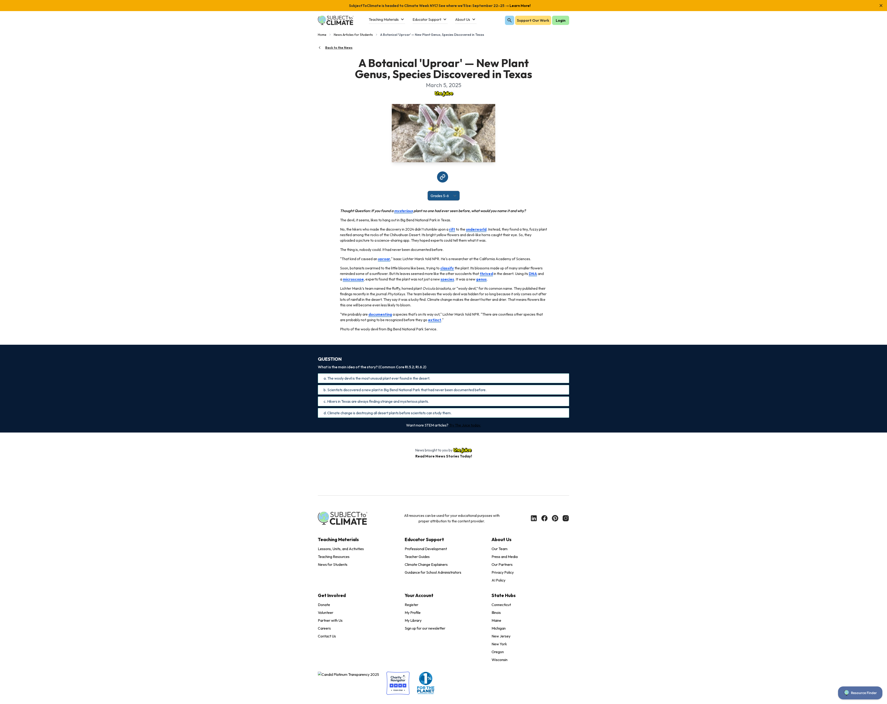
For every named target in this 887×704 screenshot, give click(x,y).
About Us (501, 539)
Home (322, 35)
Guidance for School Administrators (433, 572)
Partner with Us (330, 620)
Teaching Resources (333, 556)
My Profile (413, 612)
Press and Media (505, 556)
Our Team (499, 548)
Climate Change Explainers (426, 564)
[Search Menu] (509, 20)
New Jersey (501, 636)
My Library (413, 620)
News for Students (332, 564)
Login (560, 20)
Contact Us (327, 636)
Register (411, 604)
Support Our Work (533, 20)
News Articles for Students (353, 35)
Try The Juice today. (465, 425)
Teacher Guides (417, 556)
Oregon (498, 651)
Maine (496, 620)
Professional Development (426, 548)
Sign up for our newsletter (425, 628)
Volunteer (325, 612)
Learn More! (520, 5)
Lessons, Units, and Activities (341, 548)
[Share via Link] (442, 177)
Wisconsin (499, 659)
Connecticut (501, 604)
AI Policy (498, 580)
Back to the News (338, 48)
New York (499, 644)
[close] (881, 5)
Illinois (496, 612)
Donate (324, 604)
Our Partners (502, 564)
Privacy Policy (503, 572)
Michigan (499, 628)
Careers (324, 628)
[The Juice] (443, 93)
